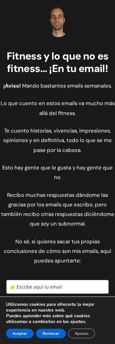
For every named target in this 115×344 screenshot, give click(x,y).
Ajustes (81, 333)
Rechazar (50, 333)
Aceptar (19, 333)
